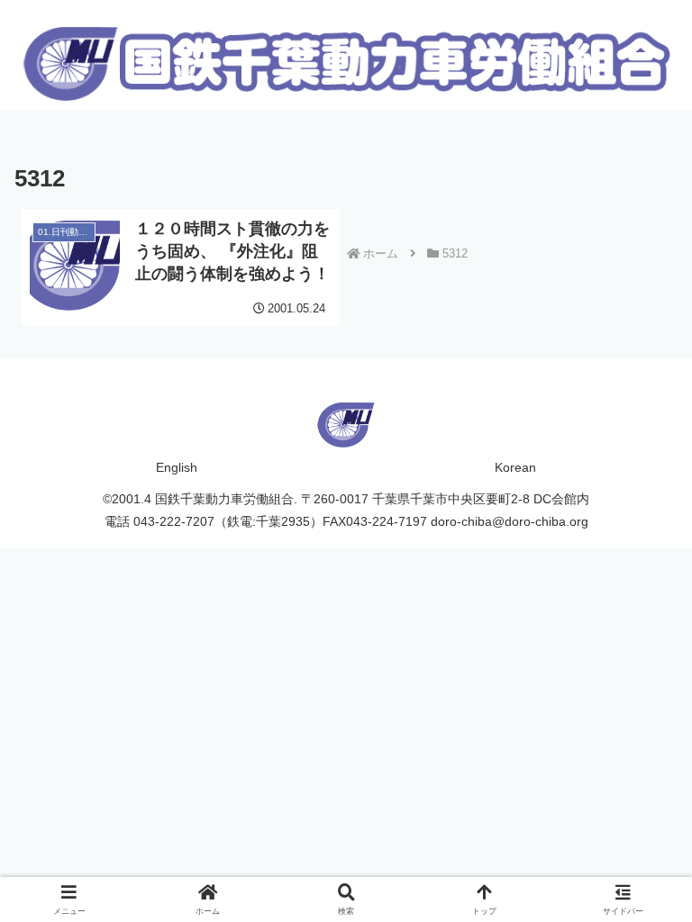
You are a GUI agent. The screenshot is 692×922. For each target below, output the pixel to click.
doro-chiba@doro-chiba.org (509, 521)
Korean (515, 467)
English (176, 467)
